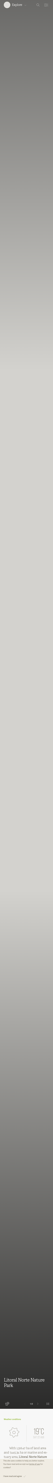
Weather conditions (12, 1419)
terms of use (34, 1464)
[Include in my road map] (7, 1404)
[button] (38, 5)
